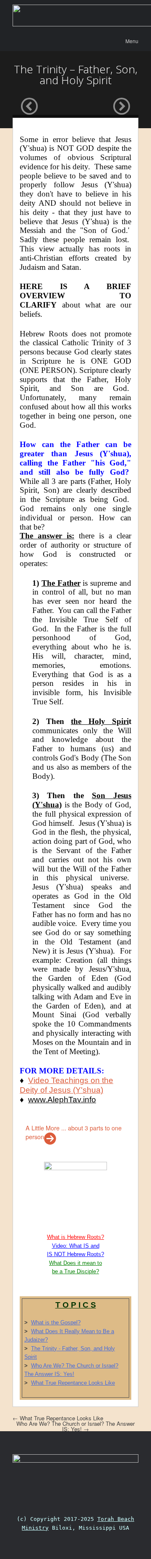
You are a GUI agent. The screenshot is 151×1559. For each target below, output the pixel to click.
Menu (131, 40)
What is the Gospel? (56, 1322)
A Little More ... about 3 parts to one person (74, 1132)
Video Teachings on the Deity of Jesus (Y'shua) (66, 1085)
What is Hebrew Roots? (75, 1237)
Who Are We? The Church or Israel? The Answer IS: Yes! (75, 1426)
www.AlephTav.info (62, 1099)
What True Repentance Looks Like (73, 1383)
